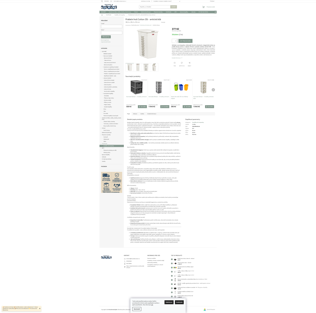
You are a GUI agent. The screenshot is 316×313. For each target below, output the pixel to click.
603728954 (129, 263)
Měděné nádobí (107, 54)
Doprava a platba (145, 1)
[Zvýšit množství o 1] (178, 40)
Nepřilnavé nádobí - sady (110, 76)
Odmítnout (169, 302)
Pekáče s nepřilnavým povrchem (112, 74)
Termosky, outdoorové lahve (111, 124)
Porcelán (106, 113)
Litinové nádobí (107, 78)
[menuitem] (103, 12)
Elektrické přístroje (106, 132)
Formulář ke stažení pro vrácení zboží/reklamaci (155, 265)
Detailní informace (176, 58)
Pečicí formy (107, 130)
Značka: (156, 25)
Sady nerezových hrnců (110, 62)
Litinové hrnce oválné (109, 82)
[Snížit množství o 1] (178, 42)
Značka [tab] (142, 114)
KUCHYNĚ (104, 51)
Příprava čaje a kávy (109, 98)
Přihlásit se (105, 37)
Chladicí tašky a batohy (109, 121)
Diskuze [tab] (135, 114)
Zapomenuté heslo (105, 42)
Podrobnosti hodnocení (145, 25)
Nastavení (137, 309)
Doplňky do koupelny (109, 146)
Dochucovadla (107, 100)
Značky (103, 161)
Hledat (174, 7)
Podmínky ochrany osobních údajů (162, 1)
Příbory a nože (107, 102)
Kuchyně (106, 137)
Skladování (106, 139)
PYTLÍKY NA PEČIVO (106, 159)
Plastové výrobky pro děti (110, 150)
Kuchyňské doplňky (108, 93)
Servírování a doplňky (109, 91)
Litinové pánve (107, 85)
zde (152, 305)
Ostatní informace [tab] (151, 114)
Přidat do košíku (186, 41)
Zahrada (104, 157)
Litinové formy (107, 89)
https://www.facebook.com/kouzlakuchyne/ (135, 266)
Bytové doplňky (106, 155)
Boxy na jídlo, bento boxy (110, 126)
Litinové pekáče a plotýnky (110, 87)
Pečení (103, 128)
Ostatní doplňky (108, 107)
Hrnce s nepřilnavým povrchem (111, 69)
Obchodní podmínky (152, 262)
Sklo (105, 111)
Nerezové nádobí (108, 56)
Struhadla (106, 96)
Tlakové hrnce (107, 60)
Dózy (105, 109)
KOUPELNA (104, 143)
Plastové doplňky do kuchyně (111, 116)
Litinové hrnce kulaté (109, 80)
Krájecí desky (107, 104)
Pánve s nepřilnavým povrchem (111, 71)
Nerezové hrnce (108, 58)
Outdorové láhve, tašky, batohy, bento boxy (111, 118)
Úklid (105, 141)
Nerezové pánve (108, 65)
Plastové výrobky (106, 135)
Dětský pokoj (107, 152)
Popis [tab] (128, 114)
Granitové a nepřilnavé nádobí (111, 67)
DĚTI (103, 148)
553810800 (129, 261)
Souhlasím (179, 302)
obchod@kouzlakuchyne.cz (133, 259)
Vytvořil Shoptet (211, 309)
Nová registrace (105, 40)
